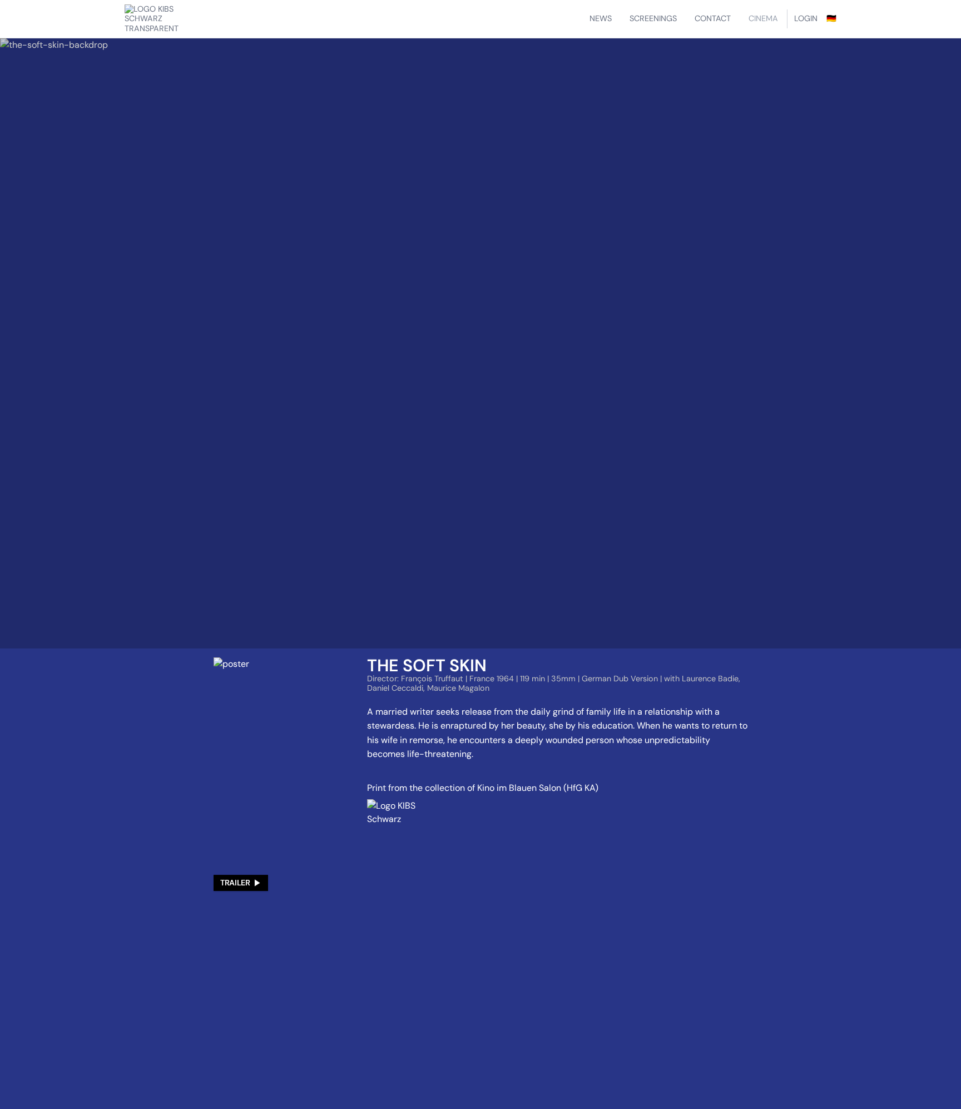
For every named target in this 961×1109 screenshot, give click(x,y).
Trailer (235, 883)
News (601, 18)
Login (806, 18)
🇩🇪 (831, 18)
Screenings (653, 18)
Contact (713, 18)
